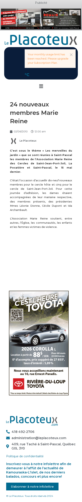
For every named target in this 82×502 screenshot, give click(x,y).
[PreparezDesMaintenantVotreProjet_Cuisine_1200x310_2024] (41, 18)
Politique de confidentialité (25, 456)
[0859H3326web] (39, 342)
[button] (71, 54)
